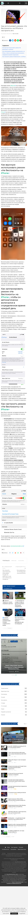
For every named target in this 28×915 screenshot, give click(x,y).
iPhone (2, 112)
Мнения (3, 714)
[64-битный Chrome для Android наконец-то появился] (4, 775)
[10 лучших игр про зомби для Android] (4, 794)
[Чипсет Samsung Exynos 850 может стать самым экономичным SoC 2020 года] (4, 754)
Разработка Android (6, 711)
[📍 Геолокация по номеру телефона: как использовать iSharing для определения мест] (20, 595)
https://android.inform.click (20, 861)
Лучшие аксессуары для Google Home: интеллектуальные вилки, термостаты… (17, 767)
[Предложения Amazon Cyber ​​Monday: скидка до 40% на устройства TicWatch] (4, 807)
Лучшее (3, 697)
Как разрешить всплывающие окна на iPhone (21, 572)
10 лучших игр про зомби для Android (17, 792)
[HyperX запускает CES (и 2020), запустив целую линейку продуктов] (4, 800)
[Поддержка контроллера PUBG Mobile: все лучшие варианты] (14, 735)
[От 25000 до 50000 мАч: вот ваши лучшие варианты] (4, 832)
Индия (2, 708)
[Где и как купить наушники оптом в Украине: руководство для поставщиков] (20, 612)
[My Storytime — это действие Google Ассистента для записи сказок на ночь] (4, 819)
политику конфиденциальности (14, 883)
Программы (4, 694)
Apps (16, 592)
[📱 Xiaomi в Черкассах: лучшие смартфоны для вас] (8, 595)
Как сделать (14, 641)
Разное (5, 592)
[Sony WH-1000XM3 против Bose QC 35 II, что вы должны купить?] (4, 748)
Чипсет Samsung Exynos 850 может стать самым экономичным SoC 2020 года (17, 754)
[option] (14, 656)
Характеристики (5, 691)
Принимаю (14, 913)
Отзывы (3, 703)
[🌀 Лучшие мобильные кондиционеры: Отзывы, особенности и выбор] (8, 612)
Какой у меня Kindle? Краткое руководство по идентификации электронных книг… (14, 667)
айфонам (12, 85)
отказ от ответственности (17, 882)
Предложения (4, 688)
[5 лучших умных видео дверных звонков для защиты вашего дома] (4, 781)
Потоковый (4, 706)
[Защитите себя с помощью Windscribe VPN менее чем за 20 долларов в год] (4, 826)
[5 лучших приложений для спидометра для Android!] (4, 788)
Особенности (5, 849)
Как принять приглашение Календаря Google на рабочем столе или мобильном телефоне (7, 575)
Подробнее (22, 913)
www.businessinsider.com (17, 546)
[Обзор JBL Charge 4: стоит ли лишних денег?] (4, 761)
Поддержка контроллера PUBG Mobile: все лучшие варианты (14, 740)
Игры (14, 736)
